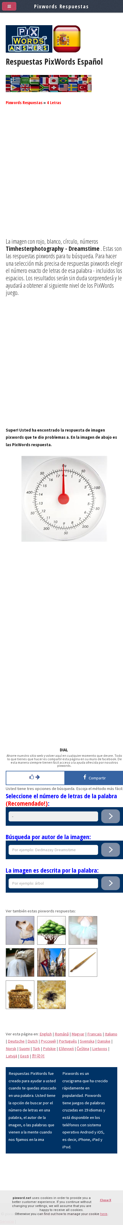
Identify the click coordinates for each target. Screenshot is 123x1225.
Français (94, 1034)
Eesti (24, 1056)
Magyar (78, 1034)
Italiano (111, 1034)
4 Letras (54, 102)
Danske (103, 1041)
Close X (105, 1200)
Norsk (11, 1048)
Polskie (49, 1048)
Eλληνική (66, 1048)
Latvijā (11, 1056)
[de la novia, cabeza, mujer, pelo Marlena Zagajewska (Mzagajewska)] (20, 975)
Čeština (83, 1048)
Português (68, 1041)
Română (62, 1034)
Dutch (32, 1041)
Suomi (24, 1048)
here (103, 1214)
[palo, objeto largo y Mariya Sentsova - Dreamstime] (83, 975)
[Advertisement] (61, 176)
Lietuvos (99, 1048)
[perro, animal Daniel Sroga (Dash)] (20, 943)
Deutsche (16, 1041)
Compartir (96, 778)
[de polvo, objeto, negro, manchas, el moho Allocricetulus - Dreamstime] (51, 1007)
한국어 (38, 1056)
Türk (36, 1048)
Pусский (48, 1041)
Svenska (87, 1041)
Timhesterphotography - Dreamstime (53, 248)
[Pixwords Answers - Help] (29, 51)
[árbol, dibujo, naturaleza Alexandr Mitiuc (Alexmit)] (51, 943)
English (45, 1034)
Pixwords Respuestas (24, 102)
